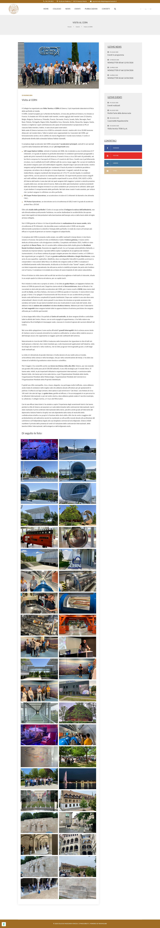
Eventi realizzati (114, 106)
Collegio (57, 9)
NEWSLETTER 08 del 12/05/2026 (120, 63)
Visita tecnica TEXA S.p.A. (118, 129)
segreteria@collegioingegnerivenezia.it (104, 1)
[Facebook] (140, 9)
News (67, 9)
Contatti (106, 9)
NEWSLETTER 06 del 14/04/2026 (120, 78)
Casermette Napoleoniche (118, 121)
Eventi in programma (116, 55)
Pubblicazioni (91, 9)
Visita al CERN (88, 27)
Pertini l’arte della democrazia (119, 113)
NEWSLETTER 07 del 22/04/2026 (120, 70)
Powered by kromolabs (98, 924)
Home (46, 9)
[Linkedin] (145, 9)
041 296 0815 (49, 1)
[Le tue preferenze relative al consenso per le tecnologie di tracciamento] (4, 924)
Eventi (78, 9)
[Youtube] (150, 9)
